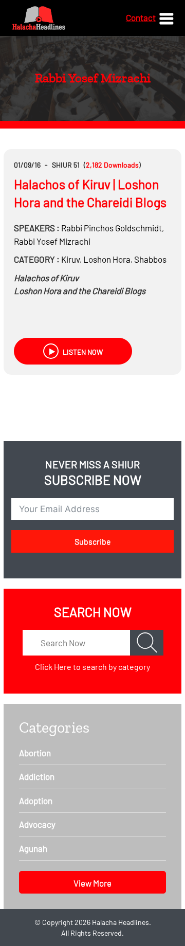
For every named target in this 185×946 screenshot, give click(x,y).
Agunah (33, 848)
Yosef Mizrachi (52, 241)
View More (92, 883)
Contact (141, 17)
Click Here (53, 666)
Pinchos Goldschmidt (111, 228)
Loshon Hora (107, 259)
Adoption (35, 800)
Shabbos (150, 259)
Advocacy (37, 824)
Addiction (36, 776)
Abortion (35, 753)
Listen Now (82, 352)
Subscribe (93, 541)
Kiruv (70, 259)
